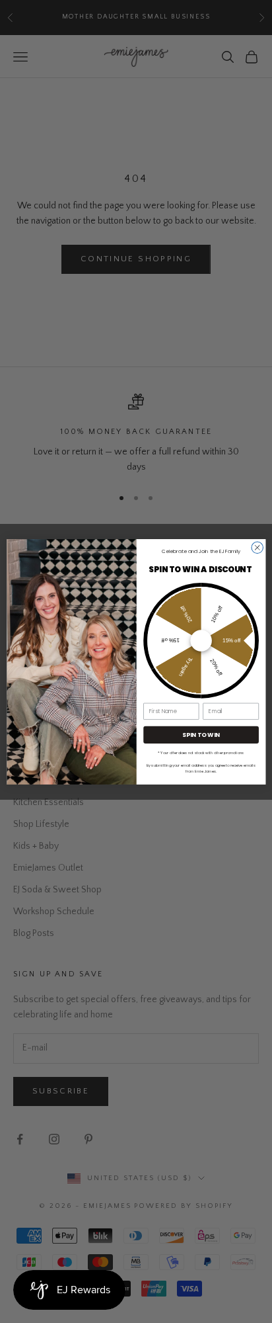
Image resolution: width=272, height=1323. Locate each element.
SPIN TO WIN (201, 734)
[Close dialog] (257, 548)
